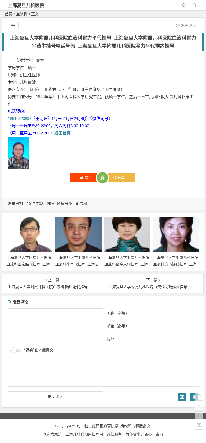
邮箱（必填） (118, 326)
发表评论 (188, 25)
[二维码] (199, 425)
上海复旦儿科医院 (26, 5)
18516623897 (19, 118)
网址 (110, 338)
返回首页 (62, 133)
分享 (121, 177)
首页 (8, 14)
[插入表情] (194, 397)
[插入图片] (182, 397)
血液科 (21, 14)
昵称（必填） (118, 313)
